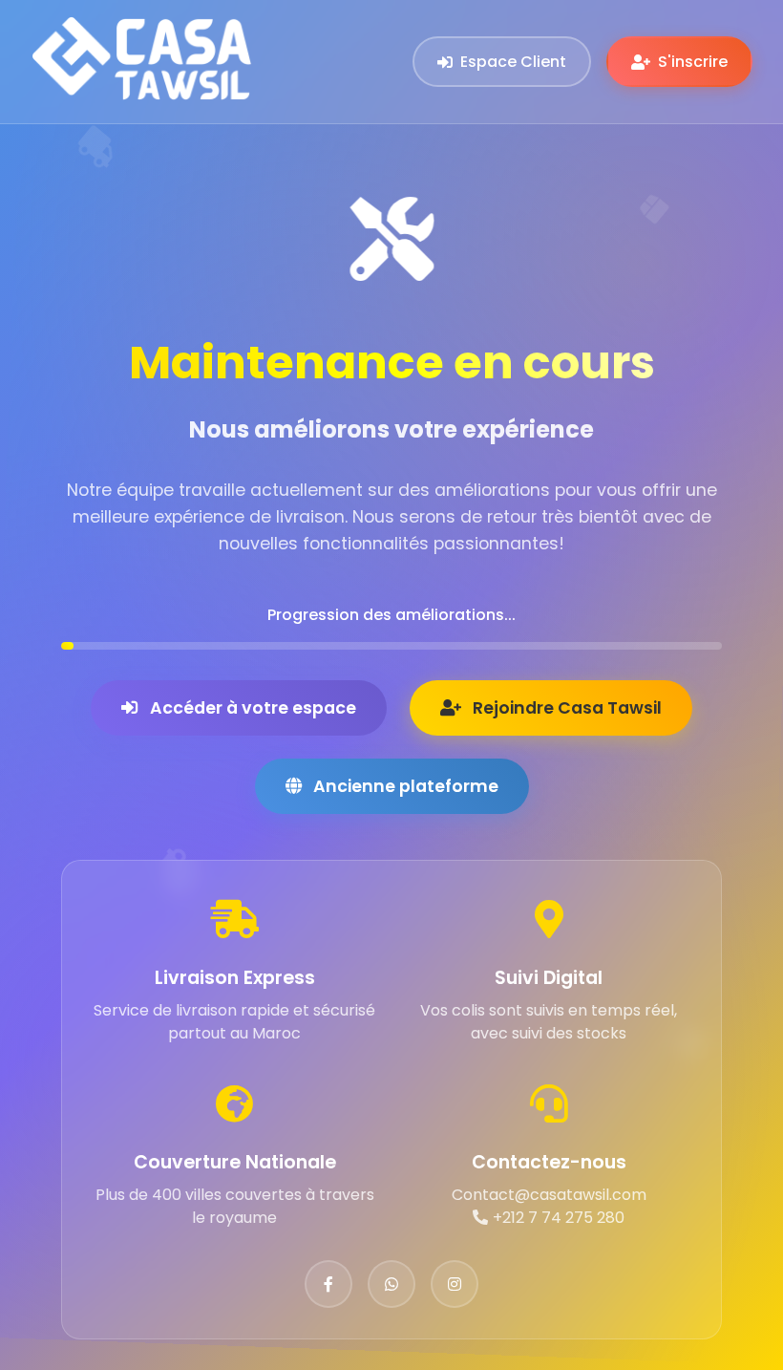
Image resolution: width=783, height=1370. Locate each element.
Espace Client (513, 62)
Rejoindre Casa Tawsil (567, 707)
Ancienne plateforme (405, 786)
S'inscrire (693, 62)
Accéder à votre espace (253, 707)
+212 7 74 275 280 (558, 1218)
